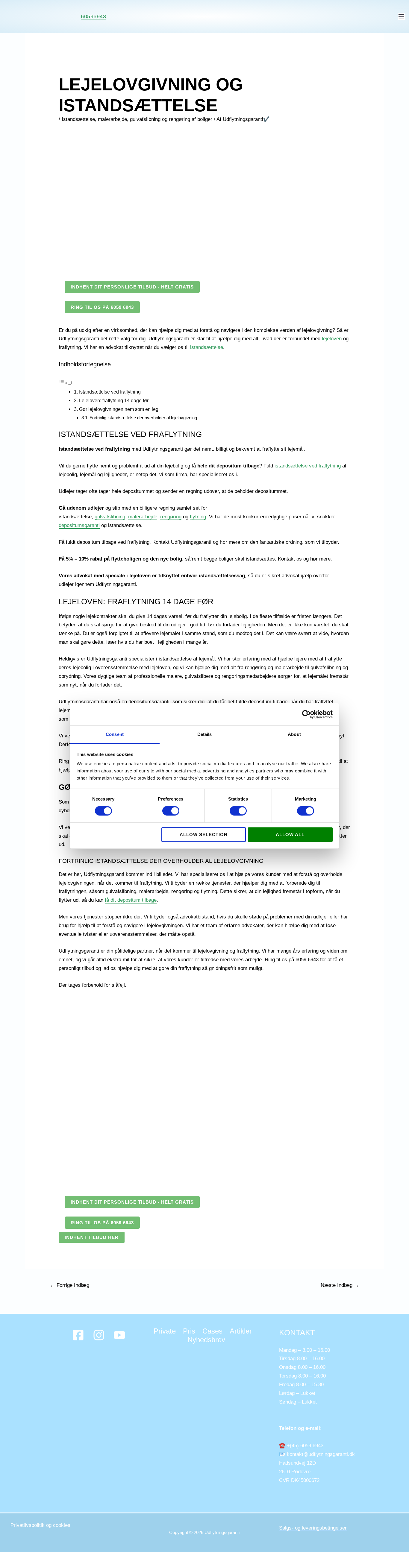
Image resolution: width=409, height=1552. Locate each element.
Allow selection (204, 834)
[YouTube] (119, 1335)
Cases (212, 1331)
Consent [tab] (115, 734)
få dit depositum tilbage (131, 900)
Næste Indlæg (340, 1285)
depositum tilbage (237, 466)
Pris (189, 1331)
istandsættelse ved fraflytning (308, 466)
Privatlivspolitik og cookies (40, 1525)
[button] (65, 383)
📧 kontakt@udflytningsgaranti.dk (317, 1454)
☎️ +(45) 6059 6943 (301, 1445)
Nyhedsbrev (206, 1340)
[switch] (170, 811)
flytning (198, 517)
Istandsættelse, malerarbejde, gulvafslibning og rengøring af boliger (137, 119)
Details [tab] (204, 734)
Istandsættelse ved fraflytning (110, 391)
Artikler (241, 1331)
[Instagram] (99, 1335)
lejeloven (332, 338)
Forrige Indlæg (69, 1285)
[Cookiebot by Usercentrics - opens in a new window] (306, 714)
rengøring (170, 517)
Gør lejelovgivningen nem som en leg (118, 409)
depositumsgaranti (79, 525)
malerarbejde (142, 517)
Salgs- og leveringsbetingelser (313, 1528)
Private (165, 1331)
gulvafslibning (110, 517)
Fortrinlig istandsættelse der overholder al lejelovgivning (143, 417)
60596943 (93, 16)
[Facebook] (78, 1335)
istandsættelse (206, 347)
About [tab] (294, 734)
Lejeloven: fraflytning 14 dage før (114, 400)
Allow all (290, 834)
